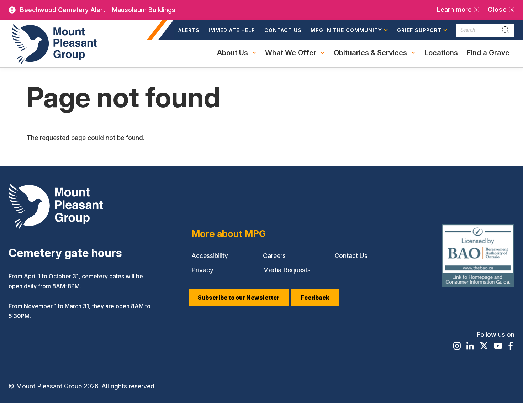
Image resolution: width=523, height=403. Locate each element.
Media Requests (287, 270)
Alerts (189, 30)
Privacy (202, 270)
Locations (441, 52)
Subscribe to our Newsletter (238, 297)
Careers (274, 255)
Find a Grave (487, 56)
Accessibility (209, 255)
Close (497, 9)
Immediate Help (231, 30)
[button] (349, 30)
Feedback (315, 297)
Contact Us (283, 30)
